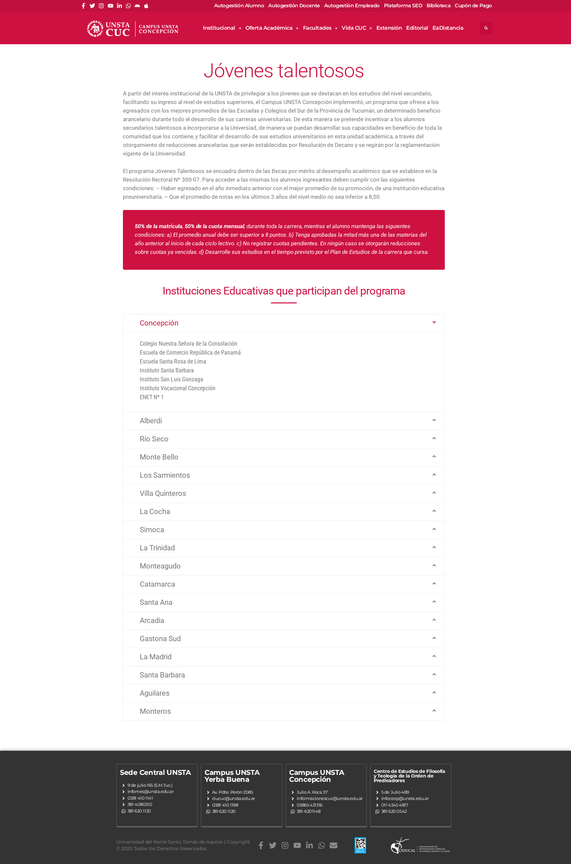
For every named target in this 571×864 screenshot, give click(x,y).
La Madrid (155, 657)
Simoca (152, 530)
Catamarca (157, 584)
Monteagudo (160, 566)
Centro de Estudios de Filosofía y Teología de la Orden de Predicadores (409, 775)
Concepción (159, 323)
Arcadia (152, 620)
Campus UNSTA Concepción (316, 775)
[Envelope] (333, 845)
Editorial (417, 28)
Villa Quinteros (163, 493)
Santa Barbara (162, 675)
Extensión (389, 28)
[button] (486, 28)
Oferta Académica (269, 28)
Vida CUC (354, 28)
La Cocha (155, 511)
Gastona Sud (160, 639)
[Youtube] (110, 5)
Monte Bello (159, 457)
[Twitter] (92, 5)
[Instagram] (101, 5)
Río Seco (154, 439)
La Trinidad (157, 548)
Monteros (155, 711)
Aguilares (155, 693)
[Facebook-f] (83, 5)
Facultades (317, 28)
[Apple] (146, 5)
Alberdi (151, 421)
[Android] (137, 5)
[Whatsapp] (128, 5)
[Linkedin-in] (119, 5)
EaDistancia (448, 28)
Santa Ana (156, 602)
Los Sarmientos (165, 475)
